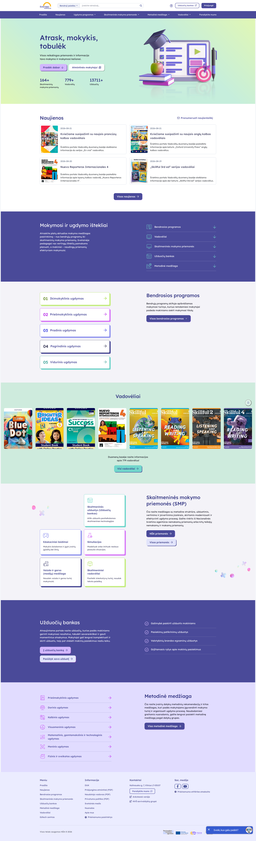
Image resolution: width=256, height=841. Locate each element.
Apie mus (89, 812)
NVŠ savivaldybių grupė (145, 801)
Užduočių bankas (48, 803)
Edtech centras (47, 817)
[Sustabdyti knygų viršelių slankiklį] (248, 403)
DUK (87, 785)
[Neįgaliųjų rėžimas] (171, 5)
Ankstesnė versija (141, 797)
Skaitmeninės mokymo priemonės (120, 14)
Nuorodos (89, 808)
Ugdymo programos (84, 14)
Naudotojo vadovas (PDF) (97, 794)
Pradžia (43, 14)
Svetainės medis (93, 803)
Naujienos (60, 14)
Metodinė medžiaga (158, 14)
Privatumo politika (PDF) (97, 799)
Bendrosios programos (51, 794)
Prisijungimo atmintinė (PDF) (99, 790)
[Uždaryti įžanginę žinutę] (208, 829)
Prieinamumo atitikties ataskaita (194, 791)
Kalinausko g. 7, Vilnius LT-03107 (145, 785)
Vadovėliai (183, 14)
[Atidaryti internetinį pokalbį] (249, 830)
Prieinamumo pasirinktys (100, 817)
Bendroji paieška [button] (68, 6)
